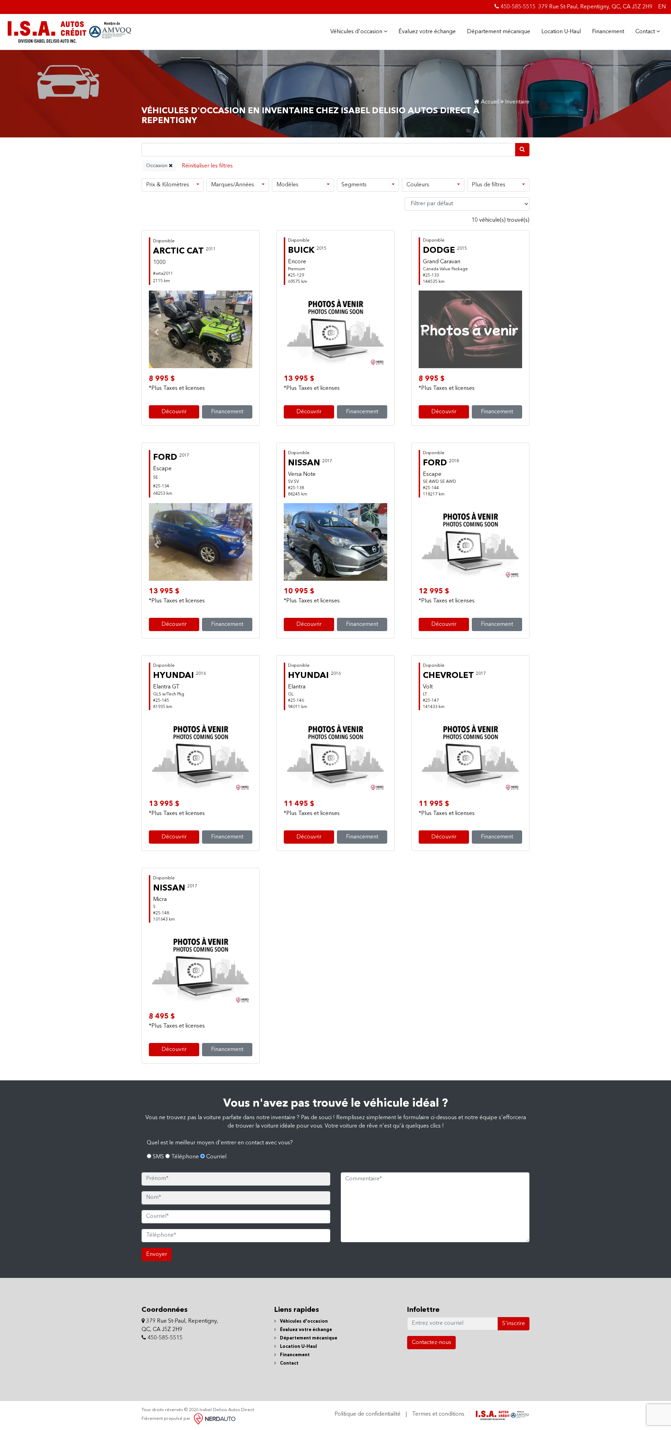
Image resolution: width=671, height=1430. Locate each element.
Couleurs (417, 185)
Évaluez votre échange (427, 32)
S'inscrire (513, 1324)
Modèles (287, 185)
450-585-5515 (517, 7)
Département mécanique (498, 32)
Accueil (489, 102)
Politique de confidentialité (367, 1414)
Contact (645, 32)
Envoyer (156, 1254)
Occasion (157, 165)
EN (662, 7)
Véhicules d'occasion (357, 32)
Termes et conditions (438, 1414)
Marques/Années (232, 185)
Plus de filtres (488, 185)
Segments (354, 185)
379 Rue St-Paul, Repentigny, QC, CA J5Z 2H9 (595, 7)
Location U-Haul (561, 32)
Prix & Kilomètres (167, 185)
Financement (608, 32)
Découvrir (174, 412)
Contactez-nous (431, 1342)
